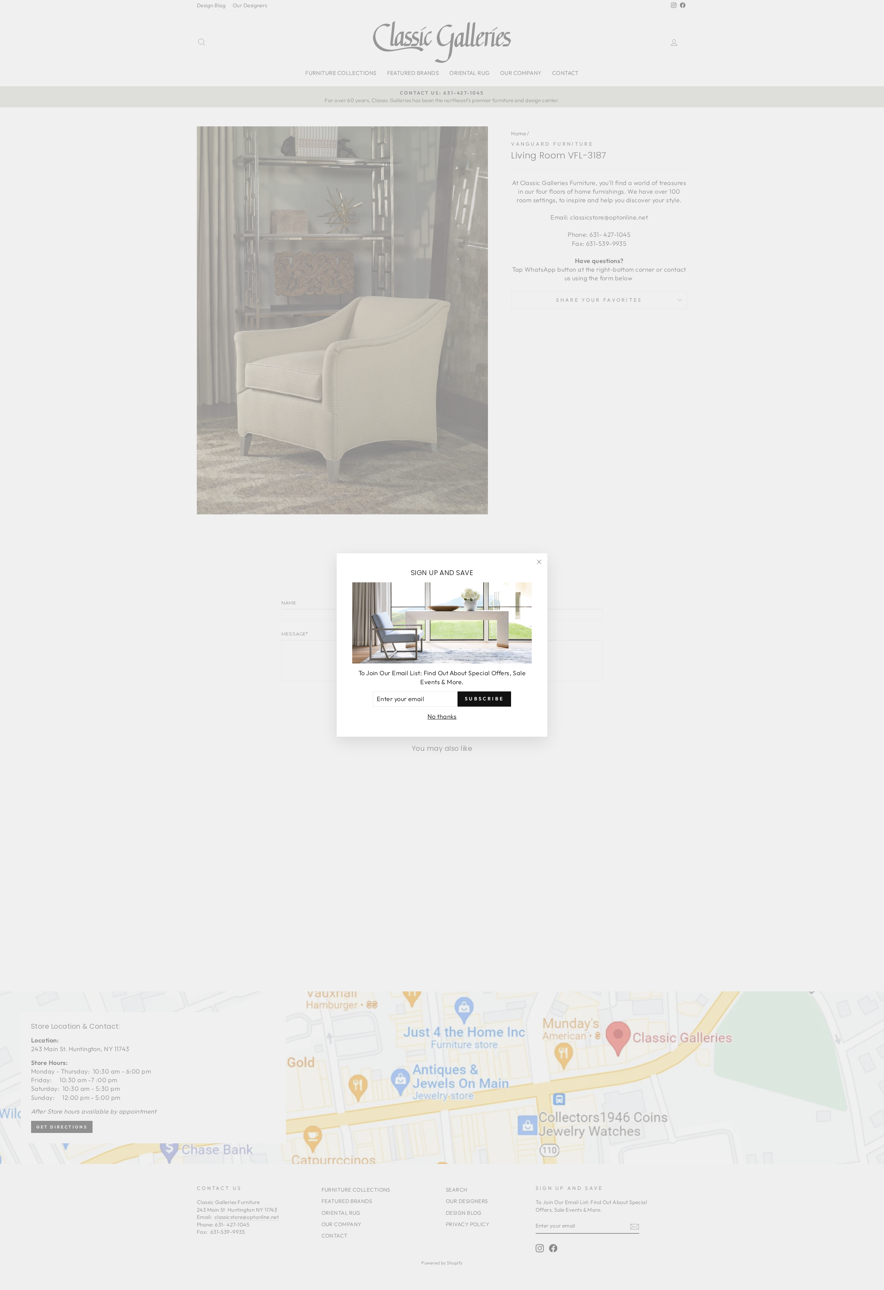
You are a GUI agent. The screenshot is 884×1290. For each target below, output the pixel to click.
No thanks (442, 716)
